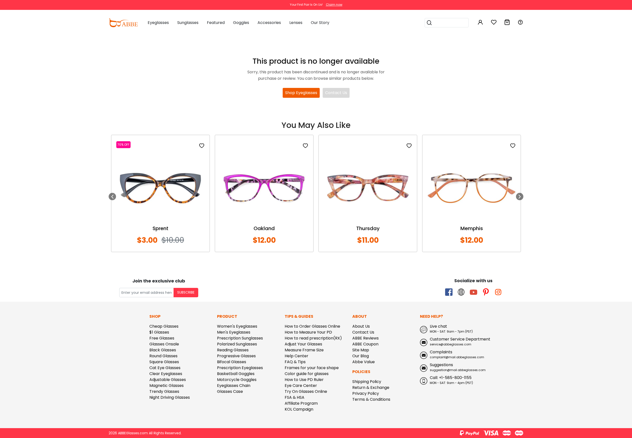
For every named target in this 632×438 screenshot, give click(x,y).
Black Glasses (162, 350)
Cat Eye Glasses (164, 368)
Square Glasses (164, 362)
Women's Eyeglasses (237, 326)
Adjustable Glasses (167, 379)
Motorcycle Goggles (237, 379)
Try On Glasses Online (306, 391)
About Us (361, 326)
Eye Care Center (301, 385)
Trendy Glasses (164, 391)
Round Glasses (163, 356)
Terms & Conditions (371, 399)
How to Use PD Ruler (304, 379)
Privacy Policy (365, 393)
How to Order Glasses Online (312, 326)
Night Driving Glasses (169, 397)
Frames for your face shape (312, 368)
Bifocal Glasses (231, 362)
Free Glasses (161, 338)
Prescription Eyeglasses (240, 368)
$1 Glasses (159, 332)
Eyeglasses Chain (233, 385)
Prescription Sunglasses (240, 338)
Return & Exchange (370, 387)
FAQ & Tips (295, 362)
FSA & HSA (294, 397)
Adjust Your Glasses (303, 344)
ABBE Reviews (365, 338)
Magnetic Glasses (166, 385)
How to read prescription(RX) (313, 338)
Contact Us (336, 93)
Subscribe (186, 292)
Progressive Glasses (236, 356)
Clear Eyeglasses (165, 374)
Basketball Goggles (236, 374)
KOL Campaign (299, 409)
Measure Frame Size (304, 350)
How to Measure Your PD (308, 332)
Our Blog (360, 356)
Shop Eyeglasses (301, 93)
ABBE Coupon (365, 344)
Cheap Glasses (163, 326)
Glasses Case (230, 391)
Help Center (296, 356)
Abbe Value (363, 362)
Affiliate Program (301, 403)
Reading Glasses (233, 350)
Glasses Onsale (164, 344)
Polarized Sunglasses (237, 344)
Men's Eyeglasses (233, 332)
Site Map (360, 350)
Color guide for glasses (307, 374)
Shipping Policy (366, 381)
